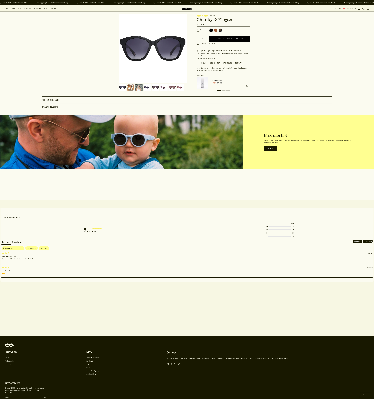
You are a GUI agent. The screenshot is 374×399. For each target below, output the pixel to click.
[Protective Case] (202, 83)
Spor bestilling (91, 374)
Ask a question (358, 241)
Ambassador (9, 361)
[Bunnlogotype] (9, 345)
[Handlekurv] (368, 8)
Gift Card (8, 364)
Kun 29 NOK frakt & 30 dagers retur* (211, 44)
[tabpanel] (187, 262)
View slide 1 (219, 90)
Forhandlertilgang (92, 371)
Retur (88, 367)
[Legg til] (247, 85)
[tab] (17, 242)
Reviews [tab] (6, 242)
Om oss (7, 358)
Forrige (119, 48)
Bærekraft (89, 361)
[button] (9, 8)
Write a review (368, 241)
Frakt (87, 364)
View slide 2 (223, 90)
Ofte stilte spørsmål (93, 358)
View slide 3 (228, 90)
